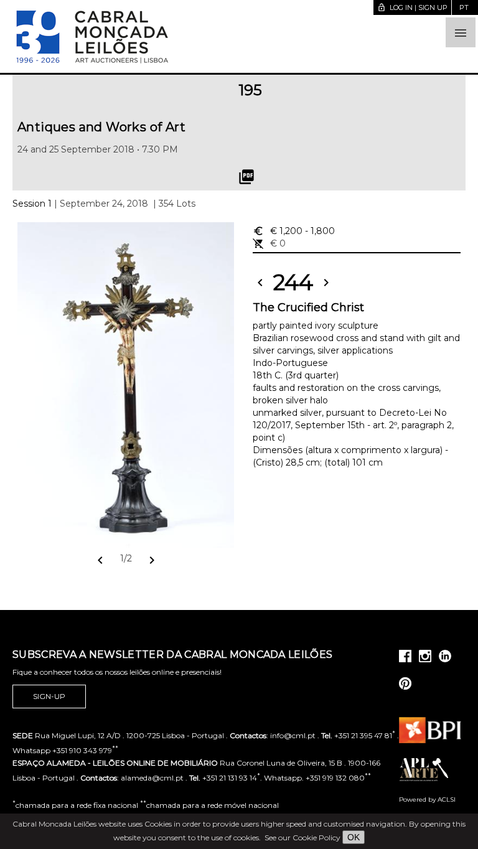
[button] (461, 32)
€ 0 (269, 243)
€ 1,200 (294, 231)
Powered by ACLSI (427, 799)
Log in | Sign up (412, 7)
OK (353, 837)
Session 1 (32, 203)
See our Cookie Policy (302, 837)
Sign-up (49, 696)
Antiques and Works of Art (101, 127)
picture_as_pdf (246, 176)
